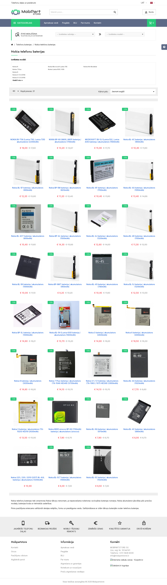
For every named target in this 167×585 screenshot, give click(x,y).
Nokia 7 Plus (17, 69)
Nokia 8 (15, 67)
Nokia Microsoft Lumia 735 (57, 67)
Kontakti (97, 23)
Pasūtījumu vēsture (19, 555)
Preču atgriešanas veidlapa (72, 572)
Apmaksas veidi (51, 23)
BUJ (75, 23)
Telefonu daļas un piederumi (23, 3)
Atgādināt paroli (18, 559)
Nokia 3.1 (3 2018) (19, 77)
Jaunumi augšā (133, 91)
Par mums (85, 23)
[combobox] (75, 34)
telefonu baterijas (131, 508)
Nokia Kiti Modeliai (90, 67)
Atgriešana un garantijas (71, 563)
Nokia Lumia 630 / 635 (56, 69)
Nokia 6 (15, 72)
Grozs (13, 551)
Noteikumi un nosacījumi (71, 568)
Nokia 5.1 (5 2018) (19, 75)
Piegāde (66, 23)
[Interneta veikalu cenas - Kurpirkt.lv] (126, 560)
